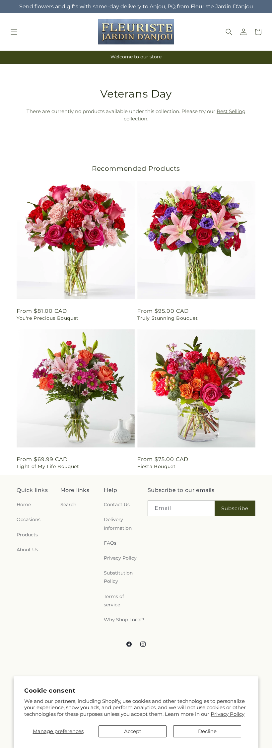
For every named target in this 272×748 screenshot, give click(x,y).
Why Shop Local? (124, 620)
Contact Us (117, 505)
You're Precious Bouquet (48, 318)
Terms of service (114, 600)
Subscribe (234, 508)
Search (68, 505)
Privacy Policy (227, 714)
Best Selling (231, 111)
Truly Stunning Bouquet (167, 318)
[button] (14, 32)
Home (24, 505)
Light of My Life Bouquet (48, 466)
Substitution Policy (118, 577)
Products (27, 535)
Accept (132, 731)
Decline (207, 731)
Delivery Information (118, 523)
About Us (27, 550)
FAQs (110, 543)
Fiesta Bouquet (156, 466)
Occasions (28, 519)
